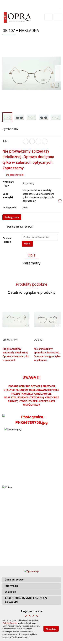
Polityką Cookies (9, 623)
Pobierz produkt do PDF (20, 226)
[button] (31, 579)
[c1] (25, 141)
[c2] (32, 141)
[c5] (38, 141)
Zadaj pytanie (12, 217)
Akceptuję (51, 629)
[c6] (44, 141)
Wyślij (27, 243)
